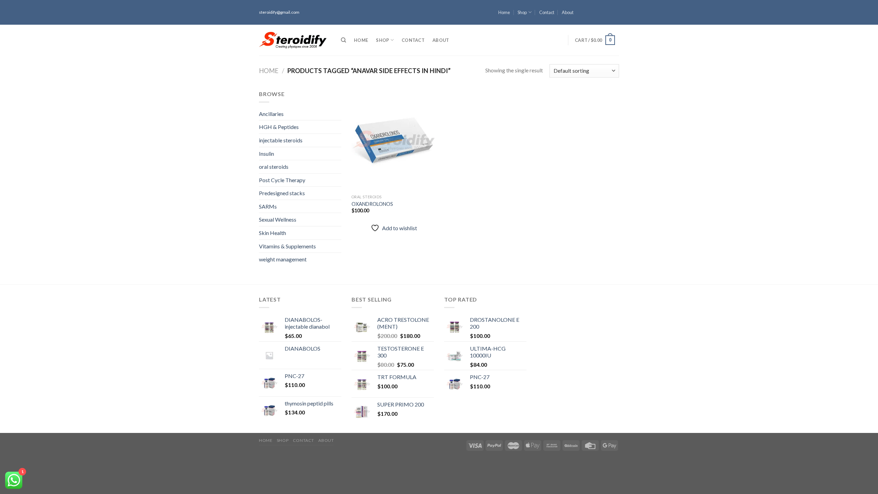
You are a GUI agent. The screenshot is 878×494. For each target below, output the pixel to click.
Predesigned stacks (282, 193)
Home (504, 12)
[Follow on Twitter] (616, 15)
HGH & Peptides (279, 127)
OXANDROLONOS (372, 204)
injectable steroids (280, 140)
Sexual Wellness (277, 219)
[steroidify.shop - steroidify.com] (293, 40)
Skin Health (272, 233)
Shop (522, 12)
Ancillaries (271, 113)
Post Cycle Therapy (282, 180)
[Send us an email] (616, 22)
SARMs (268, 206)
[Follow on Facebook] (616, 3)
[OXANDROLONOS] (394, 140)
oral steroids (273, 166)
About (567, 12)
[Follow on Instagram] (616, 9)
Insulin (266, 153)
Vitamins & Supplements (287, 246)
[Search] (343, 40)
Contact (546, 12)
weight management (283, 259)
